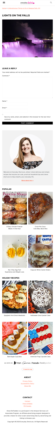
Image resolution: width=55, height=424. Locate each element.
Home (4, 8)
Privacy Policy (27, 381)
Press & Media (27, 404)
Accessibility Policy (27, 383)
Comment (6, 76)
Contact (27, 401)
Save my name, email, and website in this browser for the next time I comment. (27, 118)
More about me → (27, 180)
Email (4, 108)
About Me (27, 386)
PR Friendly (27, 406)
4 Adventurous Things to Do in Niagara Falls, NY (24, 8)
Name (4, 101)
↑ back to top (27, 369)
